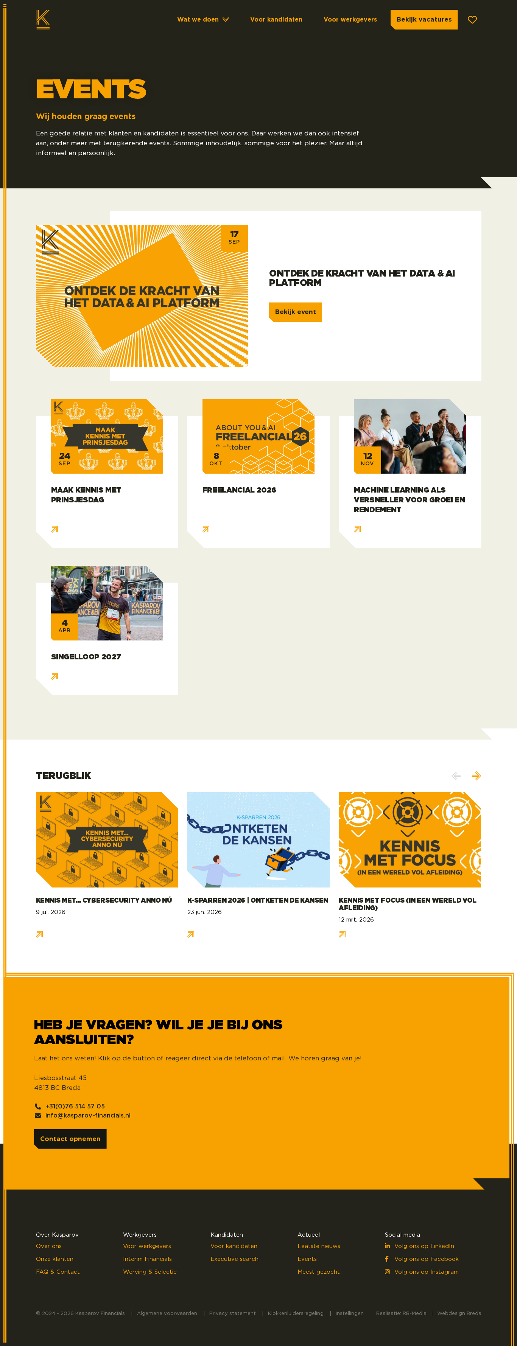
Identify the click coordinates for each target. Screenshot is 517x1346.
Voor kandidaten (276, 20)
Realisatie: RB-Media (401, 1313)
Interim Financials (147, 1259)
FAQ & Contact (58, 1272)
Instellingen (350, 1313)
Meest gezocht (318, 1272)
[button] (476, 776)
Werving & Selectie (150, 1272)
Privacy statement (232, 1313)
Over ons (49, 1246)
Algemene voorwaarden (167, 1313)
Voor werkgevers (350, 20)
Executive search (234, 1259)
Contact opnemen (70, 1139)
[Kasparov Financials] (66, 19)
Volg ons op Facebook (425, 1259)
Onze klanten (54, 1259)
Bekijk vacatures (424, 19)
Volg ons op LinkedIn (423, 1246)
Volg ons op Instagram (425, 1272)
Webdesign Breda (459, 1313)
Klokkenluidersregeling (296, 1313)
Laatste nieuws (318, 1246)
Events (307, 1259)
